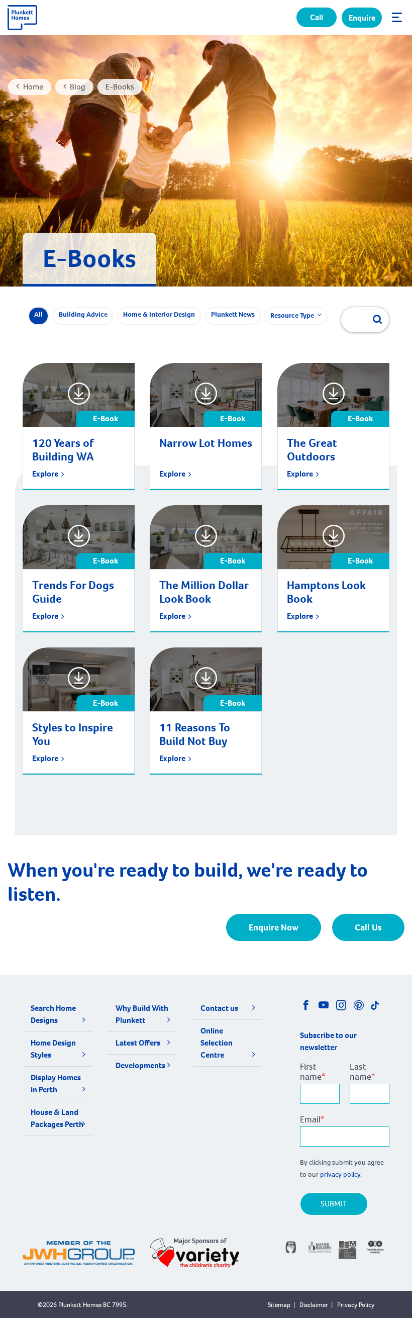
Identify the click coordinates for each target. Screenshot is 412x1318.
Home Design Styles (53, 1049)
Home (33, 86)
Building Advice (83, 314)
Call (316, 17)
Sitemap (279, 1304)
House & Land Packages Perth (57, 1118)
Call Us (368, 927)
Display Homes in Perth (56, 1083)
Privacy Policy (355, 1304)
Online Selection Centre (216, 1042)
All (38, 314)
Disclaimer (313, 1304)
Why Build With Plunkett (142, 1014)
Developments (140, 1065)
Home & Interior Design (159, 314)
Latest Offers (138, 1043)
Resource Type (292, 315)
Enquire (362, 18)
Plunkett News (233, 314)
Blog (77, 86)
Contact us (219, 1008)
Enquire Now (273, 927)
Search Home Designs (53, 1014)
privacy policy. (341, 1174)
